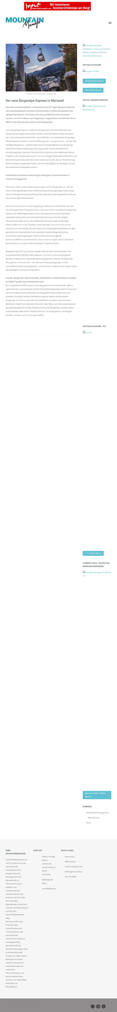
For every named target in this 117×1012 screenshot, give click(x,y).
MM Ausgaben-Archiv (94, 81)
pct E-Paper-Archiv (93, 553)
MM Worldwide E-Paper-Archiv (95, 795)
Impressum (69, 856)
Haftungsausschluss (74, 871)
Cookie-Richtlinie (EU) (74, 866)
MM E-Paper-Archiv (93, 90)
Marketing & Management (97, 812)
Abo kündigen (71, 876)
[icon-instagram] (99, 1006)
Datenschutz (70, 861)
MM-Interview (93, 817)
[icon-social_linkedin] (93, 1006)
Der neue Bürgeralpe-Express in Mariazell (35, 100)
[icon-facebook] (104, 1006)
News (88, 822)
